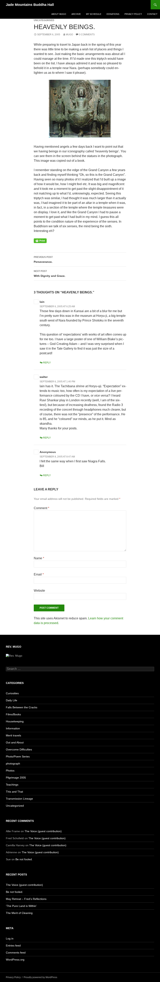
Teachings (12, 784)
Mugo (69, 34)
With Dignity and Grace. (49, 273)
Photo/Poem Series (18, 756)
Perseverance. (43, 259)
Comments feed (16, 952)
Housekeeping (15, 721)
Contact (152, 14)
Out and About (15, 742)
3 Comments (87, 34)
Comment (41, 508)
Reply (47, 362)
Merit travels (13, 735)
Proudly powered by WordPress (40, 977)
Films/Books (13, 714)
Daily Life (11, 700)
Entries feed (13, 945)
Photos (10, 770)
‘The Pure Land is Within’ (21, 905)
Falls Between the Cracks (21, 707)
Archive (76, 14)
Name (39, 558)
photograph (13, 763)
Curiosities (12, 693)
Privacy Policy (133, 14)
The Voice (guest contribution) (43, 831)
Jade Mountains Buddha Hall (30, 5)
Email (39, 574)
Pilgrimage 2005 (16, 777)
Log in (9, 938)
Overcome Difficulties (19, 749)
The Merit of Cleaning (19, 913)
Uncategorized (15, 805)
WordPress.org (15, 959)
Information (13, 728)
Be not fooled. (24, 859)
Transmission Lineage (19, 798)
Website (39, 590)
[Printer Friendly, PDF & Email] (40, 240)
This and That (14, 791)
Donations (113, 14)
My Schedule (93, 14)
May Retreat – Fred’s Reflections (26, 898)
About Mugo (58, 14)
